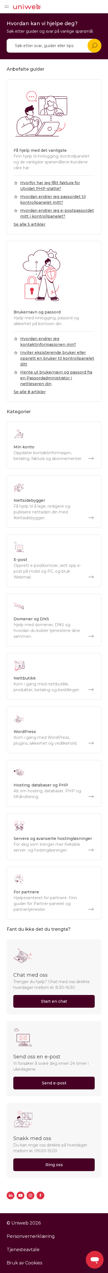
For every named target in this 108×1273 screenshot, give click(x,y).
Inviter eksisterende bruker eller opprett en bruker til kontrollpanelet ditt (57, 358)
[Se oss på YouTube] (20, 1195)
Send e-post (54, 1083)
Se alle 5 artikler (29, 224)
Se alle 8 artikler (30, 391)
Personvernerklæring (31, 1236)
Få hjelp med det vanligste (40, 150)
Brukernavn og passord (37, 312)
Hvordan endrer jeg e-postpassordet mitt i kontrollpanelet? (57, 213)
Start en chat (54, 1001)
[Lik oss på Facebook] (40, 1195)
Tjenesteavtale (23, 1249)
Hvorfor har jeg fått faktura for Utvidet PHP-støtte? (50, 185)
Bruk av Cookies (24, 1263)
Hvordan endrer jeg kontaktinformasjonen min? (48, 341)
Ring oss (54, 1164)
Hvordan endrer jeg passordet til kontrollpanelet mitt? (53, 199)
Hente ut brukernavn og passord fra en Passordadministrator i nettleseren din (56, 378)
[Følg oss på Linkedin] (10, 1195)
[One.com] (27, 6)
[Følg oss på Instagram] (30, 1195)
